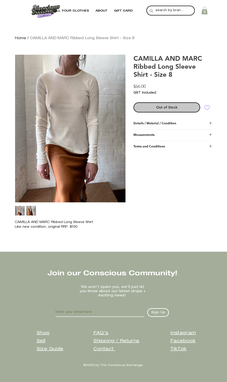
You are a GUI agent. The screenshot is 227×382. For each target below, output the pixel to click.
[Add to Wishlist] (207, 107)
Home (20, 38)
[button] (101, 11)
